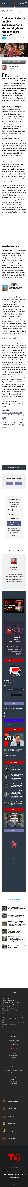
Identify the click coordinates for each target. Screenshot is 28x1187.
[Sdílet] (5, 550)
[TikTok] (20, 1171)
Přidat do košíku (16, 694)
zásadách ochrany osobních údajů (14, 533)
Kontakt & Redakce (14, 1040)
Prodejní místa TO (14, 1055)
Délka (5, 685)
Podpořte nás (14, 1051)
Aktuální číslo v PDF (14, 1081)
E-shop (4, 1174)
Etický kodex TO (14, 1044)
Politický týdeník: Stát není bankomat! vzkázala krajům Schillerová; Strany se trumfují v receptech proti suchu (16, 923)
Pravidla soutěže (14, 1177)
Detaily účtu (14, 1079)
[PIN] (13, 550)
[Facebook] (7, 1171)
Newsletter (14, 1083)
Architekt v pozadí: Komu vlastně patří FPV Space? (17, 946)
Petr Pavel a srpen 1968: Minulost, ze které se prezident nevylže (17, 785)
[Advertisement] (14, 229)
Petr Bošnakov (13, 66)
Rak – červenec (12, 1138)
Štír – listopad (12, 1108)
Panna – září (11, 1123)
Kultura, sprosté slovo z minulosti (12, 420)
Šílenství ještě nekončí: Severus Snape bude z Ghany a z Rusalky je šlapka (13, 414)
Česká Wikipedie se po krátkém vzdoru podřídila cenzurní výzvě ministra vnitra (17, 287)
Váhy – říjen (11, 1116)
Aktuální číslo (14, 1046)
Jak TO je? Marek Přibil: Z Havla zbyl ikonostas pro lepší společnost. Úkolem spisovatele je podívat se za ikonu (13, 751)
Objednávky (14, 1072)
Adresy (14, 1077)
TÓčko (7, 735)
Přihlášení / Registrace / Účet (14, 1070)
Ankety (14, 1057)
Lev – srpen (11, 1131)
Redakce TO (8, 755)
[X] (10, 1171)
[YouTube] (17, 1171)
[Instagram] (13, 1171)
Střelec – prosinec (13, 1101)
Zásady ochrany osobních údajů (16, 1174)
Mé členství (14, 1075)
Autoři (14, 1042)
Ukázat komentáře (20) (13, 467)
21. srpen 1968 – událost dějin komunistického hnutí (16, 803)
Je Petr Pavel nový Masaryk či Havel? (15, 768)
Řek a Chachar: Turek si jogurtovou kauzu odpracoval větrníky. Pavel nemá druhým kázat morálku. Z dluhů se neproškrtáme (16, 794)
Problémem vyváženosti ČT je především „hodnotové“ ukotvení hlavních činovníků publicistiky (16, 776)
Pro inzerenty (14, 1053)
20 (24, 38)
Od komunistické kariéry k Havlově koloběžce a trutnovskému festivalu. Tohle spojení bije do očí (16, 939)
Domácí (3, 38)
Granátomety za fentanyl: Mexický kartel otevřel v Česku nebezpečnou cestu (17, 931)
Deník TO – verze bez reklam (11, 680)
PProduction (16, 1167)
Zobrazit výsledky (8, 724)
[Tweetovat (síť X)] (9, 550)
